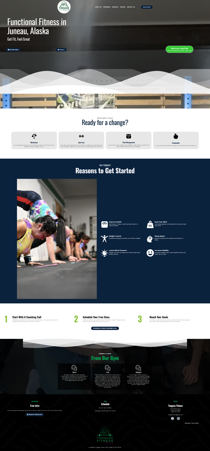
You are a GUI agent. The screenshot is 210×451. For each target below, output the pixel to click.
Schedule (115, 7)
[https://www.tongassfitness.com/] (64, 7)
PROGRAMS (106, 7)
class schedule (107, 407)
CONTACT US (131, 7)
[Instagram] (178, 418)
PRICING (122, 7)
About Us (98, 7)
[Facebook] (172, 418)
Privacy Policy (187, 423)
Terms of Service (195, 423)
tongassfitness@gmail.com (175, 414)
